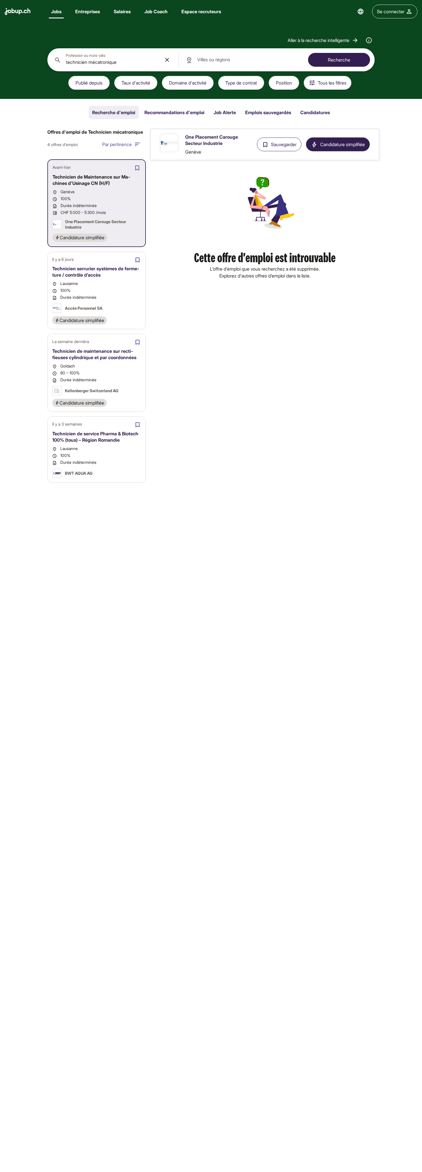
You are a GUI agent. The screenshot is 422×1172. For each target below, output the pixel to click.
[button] (323, 40)
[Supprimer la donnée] (167, 60)
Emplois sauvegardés (268, 112)
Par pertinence (117, 144)
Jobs (56, 11)
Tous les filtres (332, 82)
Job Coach (156, 11)
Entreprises (87, 11)
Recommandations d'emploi (174, 112)
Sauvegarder (284, 144)
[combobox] (113, 60)
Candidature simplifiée (342, 144)
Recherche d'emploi (113, 112)
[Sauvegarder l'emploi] (137, 168)
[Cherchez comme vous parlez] (369, 40)
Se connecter (390, 11)
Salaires (122, 11)
